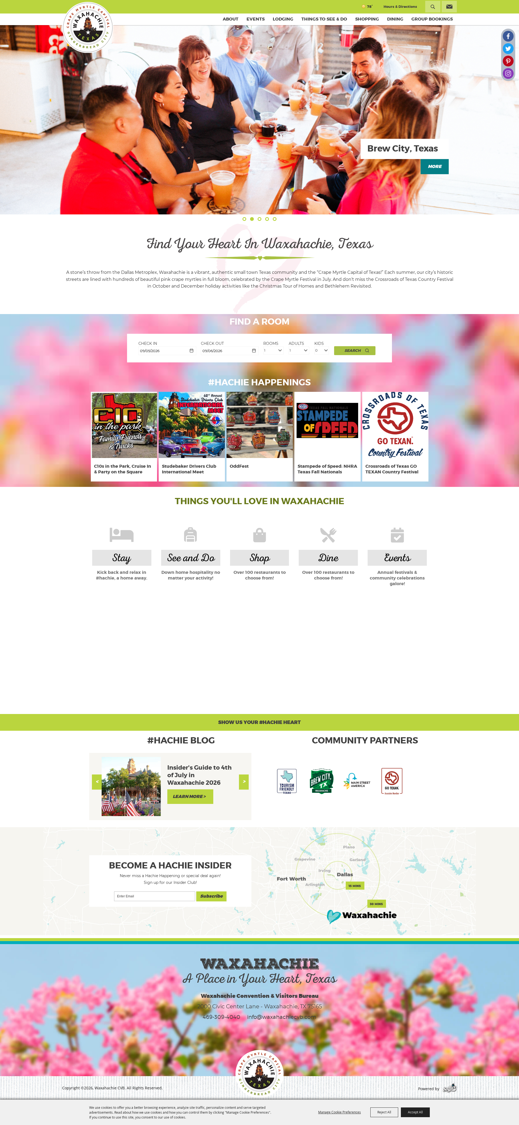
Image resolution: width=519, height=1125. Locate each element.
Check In (147, 343)
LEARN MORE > (189, 797)
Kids (319, 343)
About (230, 19)
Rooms (270, 343)
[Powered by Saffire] (450, 1088)
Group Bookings (432, 19)
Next (244, 782)
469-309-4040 (221, 1017)
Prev (97, 782)
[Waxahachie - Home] (259, 1074)
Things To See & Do (324, 19)
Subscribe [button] (211, 896)
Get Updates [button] (449, 6)
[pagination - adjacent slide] (244, 219)
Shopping (367, 19)
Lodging (283, 19)
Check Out (212, 343)
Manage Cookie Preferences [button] (339, 1112)
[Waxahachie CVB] (87, 27)
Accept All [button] (415, 1112)
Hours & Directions (400, 6)
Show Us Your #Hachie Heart (259, 722)
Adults (296, 343)
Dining (395, 19)
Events (256, 19)
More (434, 167)
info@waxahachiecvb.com (281, 1017)
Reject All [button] (384, 1112)
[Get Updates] (449, 6)
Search (432, 6)
